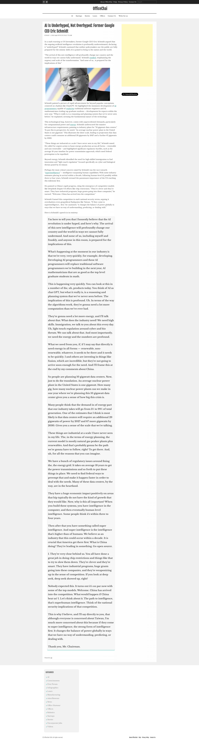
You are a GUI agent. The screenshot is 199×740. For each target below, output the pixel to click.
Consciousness (53, 681)
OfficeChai (100, 8)
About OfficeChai (106, 2)
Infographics (52, 688)
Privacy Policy (123, 2)
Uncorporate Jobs (54, 723)
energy (73, 125)
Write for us (123, 16)
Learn (95, 16)
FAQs (115, 2)
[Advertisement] (137, 55)
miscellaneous (53, 698)
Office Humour (53, 705)
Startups (79, 16)
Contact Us (132, 2)
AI (72, 16)
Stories (87, 16)
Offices (102, 16)
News (49, 702)
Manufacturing (53, 695)
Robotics (51, 712)
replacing (70, 108)
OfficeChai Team (64, 35)
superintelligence (52, 173)
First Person (52, 684)
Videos (50, 727)
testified (92, 58)
